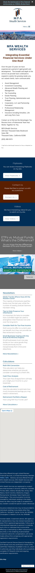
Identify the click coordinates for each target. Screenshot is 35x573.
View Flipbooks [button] (11, 176)
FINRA (2, 478)
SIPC (7, 478)
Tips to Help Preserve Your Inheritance (13, 312)
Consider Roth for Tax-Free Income (17, 325)
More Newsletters (10, 354)
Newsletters (9, 293)
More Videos (17, 250)
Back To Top (27, 566)
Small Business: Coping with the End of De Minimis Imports (16, 336)
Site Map (3, 559)
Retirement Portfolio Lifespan (15, 397)
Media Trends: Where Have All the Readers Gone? (16, 297)
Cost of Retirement (10, 386)
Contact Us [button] (10, 197)
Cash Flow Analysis (10, 376)
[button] (26, 26)
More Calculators (10, 404)
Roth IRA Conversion (11, 365)
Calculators (8, 361)
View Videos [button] (10, 219)
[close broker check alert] (32, 2)
